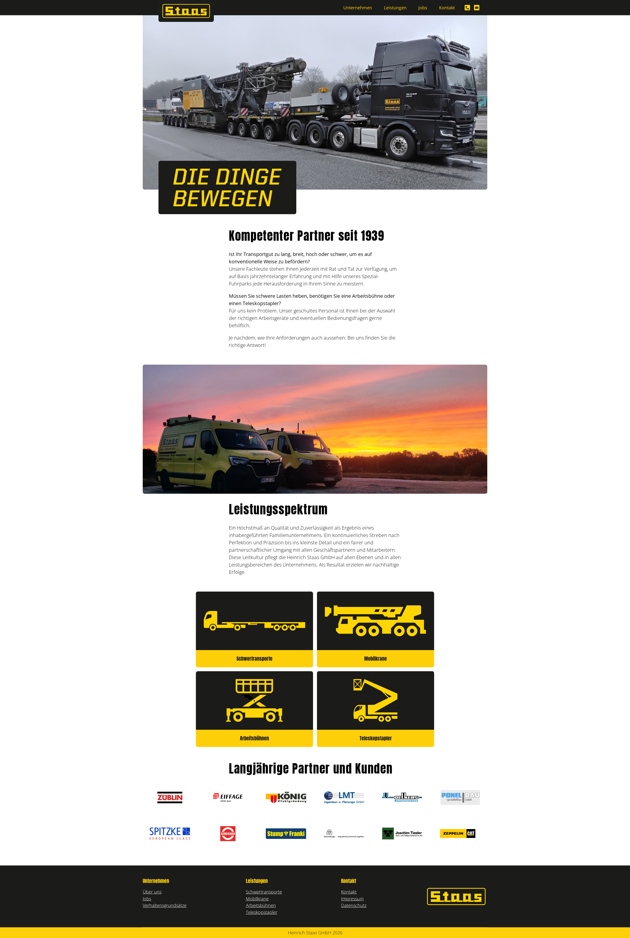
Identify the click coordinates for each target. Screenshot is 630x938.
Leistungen (395, 7)
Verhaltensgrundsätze (165, 905)
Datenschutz (353, 905)
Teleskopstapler (261, 912)
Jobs (422, 7)
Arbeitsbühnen (261, 905)
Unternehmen (357, 7)
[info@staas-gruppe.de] (476, 7)
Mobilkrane (257, 898)
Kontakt (447, 7)
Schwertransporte (264, 892)
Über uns (152, 892)
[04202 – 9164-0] (467, 7)
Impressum (352, 898)
